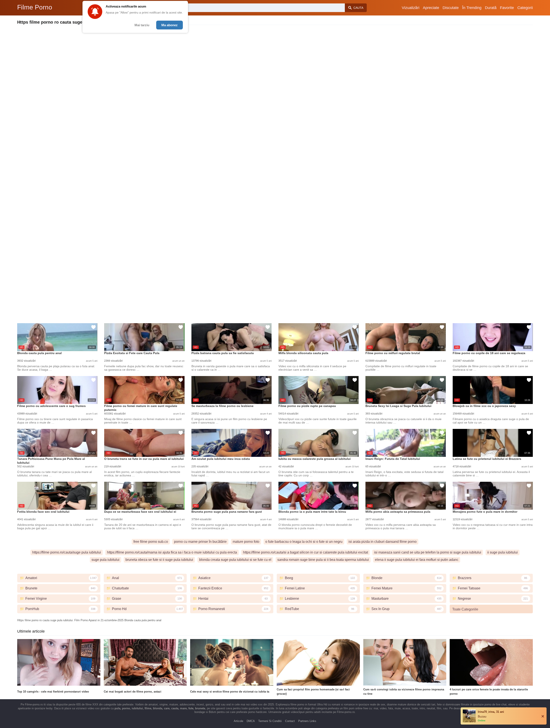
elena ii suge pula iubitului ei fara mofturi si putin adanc (416, 559)
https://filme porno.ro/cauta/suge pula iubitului (66, 552)
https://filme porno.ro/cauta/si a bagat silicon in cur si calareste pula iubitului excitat (305, 552)
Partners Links (307, 721)
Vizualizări (410, 8)
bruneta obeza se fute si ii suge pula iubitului (159, 559)
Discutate (451, 8)
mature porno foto (246, 541)
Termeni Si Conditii (270, 721)
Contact (290, 721)
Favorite (507, 8)
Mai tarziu (141, 25)
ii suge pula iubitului (502, 552)
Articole (238, 721)
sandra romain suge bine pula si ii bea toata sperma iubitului (323, 559)
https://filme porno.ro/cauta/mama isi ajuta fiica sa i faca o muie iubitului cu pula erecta (172, 552)
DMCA (251, 721)
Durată (491, 8)
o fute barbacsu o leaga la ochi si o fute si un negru (303, 541)
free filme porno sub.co (150, 541)
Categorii (525, 8)
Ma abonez (169, 25)
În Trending (471, 8)
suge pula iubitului (105, 559)
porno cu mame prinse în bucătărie (200, 541)
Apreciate (431, 8)
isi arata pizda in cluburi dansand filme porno (382, 541)
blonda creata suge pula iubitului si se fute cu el (235, 559)
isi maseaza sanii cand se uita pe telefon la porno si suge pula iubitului (427, 552)
